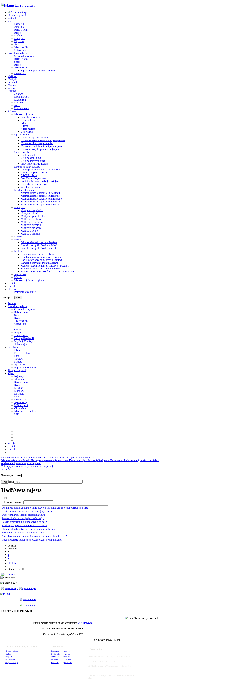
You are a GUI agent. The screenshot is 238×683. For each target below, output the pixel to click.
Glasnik (18, 329)
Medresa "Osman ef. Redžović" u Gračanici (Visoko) (48, 271)
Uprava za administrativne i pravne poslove (43, 146)
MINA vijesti (21, 405)
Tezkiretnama (21, 335)
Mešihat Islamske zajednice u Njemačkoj (41, 198)
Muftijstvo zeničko (30, 233)
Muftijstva (19, 38)
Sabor (17, 44)
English (12, 286)
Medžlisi (18, 236)
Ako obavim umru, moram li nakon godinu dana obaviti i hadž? (34, 536)
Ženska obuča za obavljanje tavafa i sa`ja (23, 518)
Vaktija (11, 88)
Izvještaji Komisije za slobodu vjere (25, 343)
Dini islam (13, 289)
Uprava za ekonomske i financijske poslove (43, 140)
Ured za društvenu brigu (33, 160)
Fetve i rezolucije (23, 353)
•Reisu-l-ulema (11, 651)
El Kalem (67, 660)
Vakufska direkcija (30, 187)
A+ (3, 469)
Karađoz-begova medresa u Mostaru (39, 262)
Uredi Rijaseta (21, 152)
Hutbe (17, 355)
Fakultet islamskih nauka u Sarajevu (39, 242)
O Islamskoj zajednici (25, 56)
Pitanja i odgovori (17, 15)
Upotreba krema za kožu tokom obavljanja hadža (27, 511)
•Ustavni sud (10, 660)
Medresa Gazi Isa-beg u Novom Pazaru (41, 268)
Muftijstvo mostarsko (31, 219)
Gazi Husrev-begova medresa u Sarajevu (41, 259)
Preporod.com (21, 108)
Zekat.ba (18, 93)
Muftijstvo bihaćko (30, 213)
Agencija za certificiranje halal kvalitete (41, 169)
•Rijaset (8, 657)
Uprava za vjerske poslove (34, 137)
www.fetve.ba (85, 622)
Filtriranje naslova (13, 502)
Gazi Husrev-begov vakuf (34, 178)
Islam (17, 350)
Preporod (55, 651)
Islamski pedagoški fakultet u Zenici (39, 248)
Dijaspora (19, 41)
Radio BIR (55, 654)
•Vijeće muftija (11, 662)
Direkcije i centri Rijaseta (27, 166)
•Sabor (8, 654)
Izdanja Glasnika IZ (24, 338)
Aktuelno (19, 26)
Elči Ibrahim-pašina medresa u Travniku (41, 257)
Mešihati (18, 35)
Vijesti (11, 21)
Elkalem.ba (20, 99)
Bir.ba (17, 105)
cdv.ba (67, 651)
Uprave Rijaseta (22, 134)
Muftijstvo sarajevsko (32, 222)
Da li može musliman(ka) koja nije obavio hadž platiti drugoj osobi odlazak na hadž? (45, 507)
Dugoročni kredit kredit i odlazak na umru (23, 514)
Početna (12, 303)
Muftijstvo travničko (31, 225)
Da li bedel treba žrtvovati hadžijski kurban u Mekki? (29, 529)
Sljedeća (12, 563)
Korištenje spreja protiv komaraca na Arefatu (24, 525)
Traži (5, 482)
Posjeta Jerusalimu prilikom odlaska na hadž (24, 522)
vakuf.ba (55, 657)
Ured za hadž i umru (31, 158)
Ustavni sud (20, 50)
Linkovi (12, 91)
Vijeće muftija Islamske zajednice (38, 70)
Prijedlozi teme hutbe (25, 292)
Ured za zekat (28, 155)
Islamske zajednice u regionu (29, 280)
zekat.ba (54, 660)
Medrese (12, 85)
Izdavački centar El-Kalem (34, 163)
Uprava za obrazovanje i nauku (37, 143)
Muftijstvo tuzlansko (31, 227)
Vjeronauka (20, 274)
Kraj (10, 566)
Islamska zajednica (17, 53)
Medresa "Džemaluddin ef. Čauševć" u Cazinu (45, 265)
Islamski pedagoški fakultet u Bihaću (39, 245)
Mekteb (18, 277)
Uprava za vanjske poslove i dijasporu (40, 149)
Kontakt (12, 283)
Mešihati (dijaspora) (24, 190)
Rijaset (17, 32)
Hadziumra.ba (21, 96)
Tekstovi (18, 358)
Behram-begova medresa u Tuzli (37, 254)
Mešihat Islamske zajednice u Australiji (40, 192)
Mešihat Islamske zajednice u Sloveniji (40, 204)
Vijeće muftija (21, 47)
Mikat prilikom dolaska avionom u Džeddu (24, 532)
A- (8, 469)
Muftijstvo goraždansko (33, 216)
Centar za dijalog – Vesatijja (35, 172)
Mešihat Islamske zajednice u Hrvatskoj (41, 195)
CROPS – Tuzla (29, 175)
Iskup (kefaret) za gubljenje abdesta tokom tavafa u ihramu (32, 539)
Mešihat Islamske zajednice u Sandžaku (41, 201)
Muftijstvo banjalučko (32, 210)
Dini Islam (13, 347)
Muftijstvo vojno (29, 230)
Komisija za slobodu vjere (34, 184)
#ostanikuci (13, 18)
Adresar (12, 111)
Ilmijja (17, 332)
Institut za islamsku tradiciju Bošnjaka (40, 181)
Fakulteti (12, 82)
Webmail (54, 662)
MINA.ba (68, 662)
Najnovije (19, 23)
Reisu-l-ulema (21, 29)
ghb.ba (67, 657)
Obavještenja (21, 408)
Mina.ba (18, 102)
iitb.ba (67, 654)
